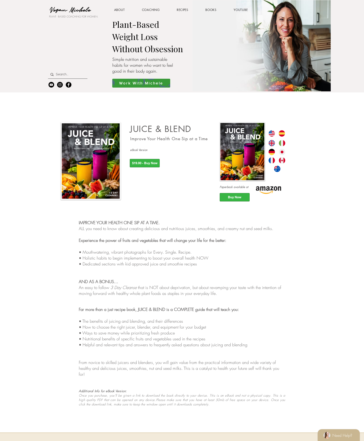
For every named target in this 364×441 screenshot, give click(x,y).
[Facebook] (68, 85)
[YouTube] (51, 85)
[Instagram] (60, 85)
